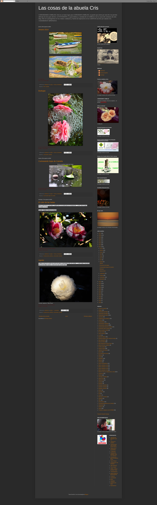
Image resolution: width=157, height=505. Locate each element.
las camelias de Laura (103, 353)
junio (101, 257)
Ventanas (101, 406)
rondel (100, 395)
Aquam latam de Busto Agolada (114, 474)
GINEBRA (112, 481)
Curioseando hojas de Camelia (50, 161)
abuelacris (102, 70)
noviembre (102, 277)
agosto (101, 261)
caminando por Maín (103, 311)
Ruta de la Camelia (103, 396)
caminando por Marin (103, 313)
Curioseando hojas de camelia (49, 195)
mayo (101, 256)
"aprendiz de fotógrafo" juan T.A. (113, 439)
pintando (100, 383)
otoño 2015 (101, 378)
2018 (100, 287)
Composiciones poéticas (48, 255)
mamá (100, 356)
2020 (100, 291)
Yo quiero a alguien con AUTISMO (106, 410)
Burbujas (41, 91)
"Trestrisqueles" (113, 471)
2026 (100, 302)
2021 (100, 293)
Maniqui (100, 360)
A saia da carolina (102, 308)
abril (101, 254)
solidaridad (101, 405)
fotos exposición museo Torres (105, 343)
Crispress (112, 476)
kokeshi (100, 351)
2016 (100, 283)
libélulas (100, 355)
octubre (102, 275)
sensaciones (101, 401)
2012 (100, 242)
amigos (100, 310)
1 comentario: (56, 310)
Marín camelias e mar (103, 365)
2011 (100, 241)
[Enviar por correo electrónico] (64, 84)
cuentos (100, 320)
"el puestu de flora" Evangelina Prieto (114, 458)
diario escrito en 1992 (103, 330)
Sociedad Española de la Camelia (106, 403)
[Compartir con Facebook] (69, 84)
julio (101, 259)
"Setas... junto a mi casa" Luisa (113, 469)
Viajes (100, 408)
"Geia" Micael (113, 461)
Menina (100, 375)
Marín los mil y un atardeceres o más (107, 371)
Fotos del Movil (102, 341)
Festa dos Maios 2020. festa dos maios (107, 338)
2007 (100, 233)
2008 (100, 235)
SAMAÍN (100, 398)
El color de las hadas (46, 202)
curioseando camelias (47, 154)
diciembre (102, 279)
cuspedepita (113, 477)
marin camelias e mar (103, 368)
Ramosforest (113, 485)
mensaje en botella (103, 376)
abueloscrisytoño (104, 72)
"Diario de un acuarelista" (113, 449)
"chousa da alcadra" (112, 442)
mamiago (102, 75)
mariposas (101, 373)
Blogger (86, 494)
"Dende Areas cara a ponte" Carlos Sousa (113, 445)
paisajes (100, 381)
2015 (100, 281)
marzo (101, 252)
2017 (100, 285)
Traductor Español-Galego (103, 414)
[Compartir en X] (68, 84)
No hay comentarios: (58, 84)
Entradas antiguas (88, 316)
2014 (100, 246)
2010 (100, 239)
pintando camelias (103, 386)
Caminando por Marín (103, 315)
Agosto (41, 260)
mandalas (101, 358)
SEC (100, 400)
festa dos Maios (102, 336)
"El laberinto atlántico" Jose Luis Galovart (113, 454)
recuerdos (101, 391)
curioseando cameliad (103, 323)
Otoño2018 (101, 380)
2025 (100, 300)
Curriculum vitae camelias (104, 328)
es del (100, 335)
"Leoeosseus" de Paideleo (114, 463)
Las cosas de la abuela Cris (68, 8)
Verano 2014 (43, 30)
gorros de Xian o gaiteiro (104, 345)
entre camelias (46, 86)
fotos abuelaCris (102, 340)
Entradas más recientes (44, 316)
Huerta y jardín (102, 348)
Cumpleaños (101, 321)
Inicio (66, 316)
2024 (100, 298)
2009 (100, 237)
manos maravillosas (103, 363)
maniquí (100, 361)
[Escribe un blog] (66, 84)
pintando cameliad (103, 385)
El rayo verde (101, 331)
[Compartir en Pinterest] (71, 84)
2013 (100, 244)
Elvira (111, 479)
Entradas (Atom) (48, 318)
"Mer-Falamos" (113, 465)
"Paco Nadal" (113, 467)
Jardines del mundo (103, 350)
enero (101, 248)
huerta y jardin (102, 346)
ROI (99, 393)
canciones (101, 316)
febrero (101, 250)
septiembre (102, 273)
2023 (100, 296)
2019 (100, 289)
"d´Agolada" (113, 451)
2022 (100, 294)
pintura (100, 390)
